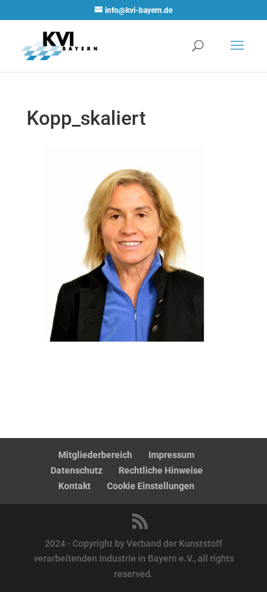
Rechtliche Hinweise (161, 470)
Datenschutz (76, 470)
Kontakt (74, 486)
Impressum (171, 455)
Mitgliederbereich (95, 455)
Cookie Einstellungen (150, 486)
